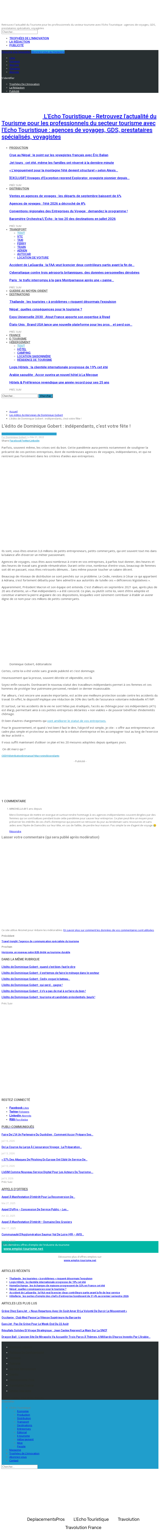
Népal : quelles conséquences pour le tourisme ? (45, 309)
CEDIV (5, 755)
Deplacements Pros (22, 1379)
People (21, 1446)
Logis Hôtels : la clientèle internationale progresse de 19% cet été (58, 367)
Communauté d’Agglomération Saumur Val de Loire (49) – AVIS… (43, 1234)
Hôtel (21, 349)
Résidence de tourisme (34, 360)
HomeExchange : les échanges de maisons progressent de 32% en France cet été (57, 1285)
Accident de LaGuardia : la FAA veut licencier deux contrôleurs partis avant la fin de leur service (64, 1292)
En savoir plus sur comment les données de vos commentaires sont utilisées (108, 930)
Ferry (21, 243)
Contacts (15, 1358)
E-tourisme (18, 339)
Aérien (22, 250)
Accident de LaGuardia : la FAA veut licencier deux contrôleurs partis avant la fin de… (71, 265)
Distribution (19, 188)
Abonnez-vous (18, 1457)
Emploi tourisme (20, 1390)
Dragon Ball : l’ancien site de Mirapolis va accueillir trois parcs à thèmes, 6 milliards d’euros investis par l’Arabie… (76, 1336)
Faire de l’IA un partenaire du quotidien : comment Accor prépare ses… (47, 1134)
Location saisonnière (34, 356)
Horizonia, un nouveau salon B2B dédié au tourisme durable (36, 952)
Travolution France (21, 1385)
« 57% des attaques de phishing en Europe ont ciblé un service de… (44, 1159)
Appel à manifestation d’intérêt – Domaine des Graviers (37, 1221)
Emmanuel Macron (32, 755)
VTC (20, 236)
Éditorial (22, 1432)
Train (21, 247)
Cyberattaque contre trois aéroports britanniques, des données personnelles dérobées (74, 272)
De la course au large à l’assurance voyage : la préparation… (42, 1147)
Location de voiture (33, 257)
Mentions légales (20, 1347)
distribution (15, 755)
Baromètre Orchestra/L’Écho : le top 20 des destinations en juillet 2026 (62, 219)
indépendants (51, 755)
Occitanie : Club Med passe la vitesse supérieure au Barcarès (41, 1317)
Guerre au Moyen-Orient (28, 291)
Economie (23, 1411)
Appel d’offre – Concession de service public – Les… (35, 1209)
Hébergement (19, 342)
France (14, 335)
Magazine (15, 1450)
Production (18, 148)
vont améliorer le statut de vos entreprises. (76, 721)
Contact (13, 1460)
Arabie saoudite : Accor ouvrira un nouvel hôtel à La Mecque (53, 375)
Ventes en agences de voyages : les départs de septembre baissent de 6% (65, 196)
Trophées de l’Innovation (29, 38)
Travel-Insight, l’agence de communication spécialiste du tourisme (40, 941)
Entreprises (24, 1428)
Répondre (15, 831)
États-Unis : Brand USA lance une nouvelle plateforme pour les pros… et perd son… (70, 324)
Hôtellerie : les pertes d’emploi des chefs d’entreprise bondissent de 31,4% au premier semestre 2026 (69, 1296)
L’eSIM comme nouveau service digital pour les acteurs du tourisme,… (47, 1172)
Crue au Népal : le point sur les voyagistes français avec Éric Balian (58, 155)
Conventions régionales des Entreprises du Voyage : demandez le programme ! (68, 211)
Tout (21, 233)
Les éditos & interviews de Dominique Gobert (29, 434)
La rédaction (19, 42)
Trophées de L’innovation (24, 1453)
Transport (18, 229)
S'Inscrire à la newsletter (16, 52)
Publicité (16, 45)
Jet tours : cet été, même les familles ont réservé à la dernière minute (61, 163)
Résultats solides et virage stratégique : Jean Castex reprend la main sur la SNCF (54, 1330)
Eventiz (14, 1374)
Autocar (24, 254)
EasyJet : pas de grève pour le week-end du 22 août (35, 1324)
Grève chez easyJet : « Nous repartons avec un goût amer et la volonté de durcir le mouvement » (64, 1311)
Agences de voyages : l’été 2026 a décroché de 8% (47, 203)
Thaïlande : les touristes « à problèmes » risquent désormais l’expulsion (62, 302)
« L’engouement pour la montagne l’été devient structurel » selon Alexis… (63, 170)
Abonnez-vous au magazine (48, 52)
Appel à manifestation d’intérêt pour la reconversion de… (38, 1196)
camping (24, 353)
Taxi (20, 240)
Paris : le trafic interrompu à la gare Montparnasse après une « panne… (61, 280)
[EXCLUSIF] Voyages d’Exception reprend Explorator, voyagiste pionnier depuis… (69, 178)
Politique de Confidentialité (26, 1352)
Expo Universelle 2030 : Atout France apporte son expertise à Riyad (59, 317)
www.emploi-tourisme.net (23, 1249)
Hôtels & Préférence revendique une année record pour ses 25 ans (59, 382)
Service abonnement (22, 1368)
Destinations (19, 294)
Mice (20, 1443)
